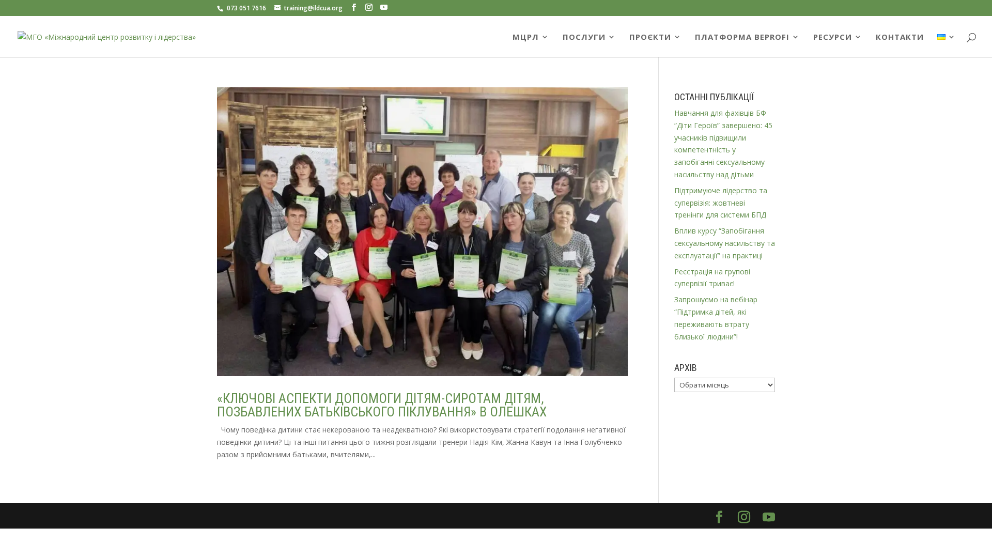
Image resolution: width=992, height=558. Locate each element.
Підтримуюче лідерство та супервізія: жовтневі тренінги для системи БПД (720, 202)
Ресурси (832, 37)
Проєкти (650, 37)
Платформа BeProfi (742, 37)
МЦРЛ (526, 37)
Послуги (584, 37)
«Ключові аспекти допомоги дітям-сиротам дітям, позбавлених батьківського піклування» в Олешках (382, 405)
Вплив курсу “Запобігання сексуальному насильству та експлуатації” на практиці (724, 243)
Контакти (900, 37)
